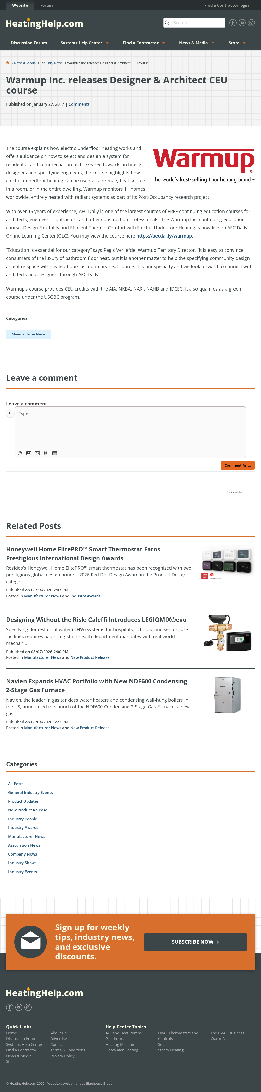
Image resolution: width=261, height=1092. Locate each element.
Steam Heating (171, 1049)
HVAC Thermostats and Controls (178, 1035)
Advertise (58, 1038)
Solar (162, 1044)
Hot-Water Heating (122, 1049)
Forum (46, 5)
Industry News (51, 63)
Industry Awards (85, 595)
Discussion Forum (29, 43)
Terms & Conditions (67, 1049)
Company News (22, 854)
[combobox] (194, 23)
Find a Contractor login (226, 5)
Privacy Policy (62, 1055)
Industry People (22, 818)
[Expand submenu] (109, 42)
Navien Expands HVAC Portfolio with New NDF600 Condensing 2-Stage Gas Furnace (96, 685)
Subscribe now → (195, 941)
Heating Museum (120, 1044)
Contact (57, 1044)
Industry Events (22, 871)
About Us (58, 1032)
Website (20, 5)
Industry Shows (22, 862)
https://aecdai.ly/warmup (164, 236)
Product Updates (23, 801)
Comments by (235, 492)
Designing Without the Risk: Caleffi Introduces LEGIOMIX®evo (96, 619)
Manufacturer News (42, 595)
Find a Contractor (141, 43)
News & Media (193, 43)
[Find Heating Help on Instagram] (251, 22)
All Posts (15, 783)
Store (234, 43)
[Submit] (169, 22)
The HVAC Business (227, 1032)
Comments (79, 104)
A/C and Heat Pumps (124, 1032)
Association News (24, 845)
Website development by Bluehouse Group (80, 1083)
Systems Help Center (81, 43)
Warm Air (219, 1038)
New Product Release (90, 657)
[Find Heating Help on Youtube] (242, 22)
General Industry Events (30, 792)
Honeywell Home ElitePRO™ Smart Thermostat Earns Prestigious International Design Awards (83, 553)
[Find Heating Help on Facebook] (233, 22)
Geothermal (116, 1038)
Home (11, 1032)
